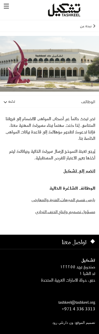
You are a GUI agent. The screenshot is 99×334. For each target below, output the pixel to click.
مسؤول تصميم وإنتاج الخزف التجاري (65, 211)
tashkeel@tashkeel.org (76, 302)
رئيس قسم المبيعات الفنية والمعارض (63, 200)
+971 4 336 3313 (78, 308)
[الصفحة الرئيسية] (70, 10)
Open (6, 6)
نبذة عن (86, 26)
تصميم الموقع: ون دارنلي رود (73, 323)
